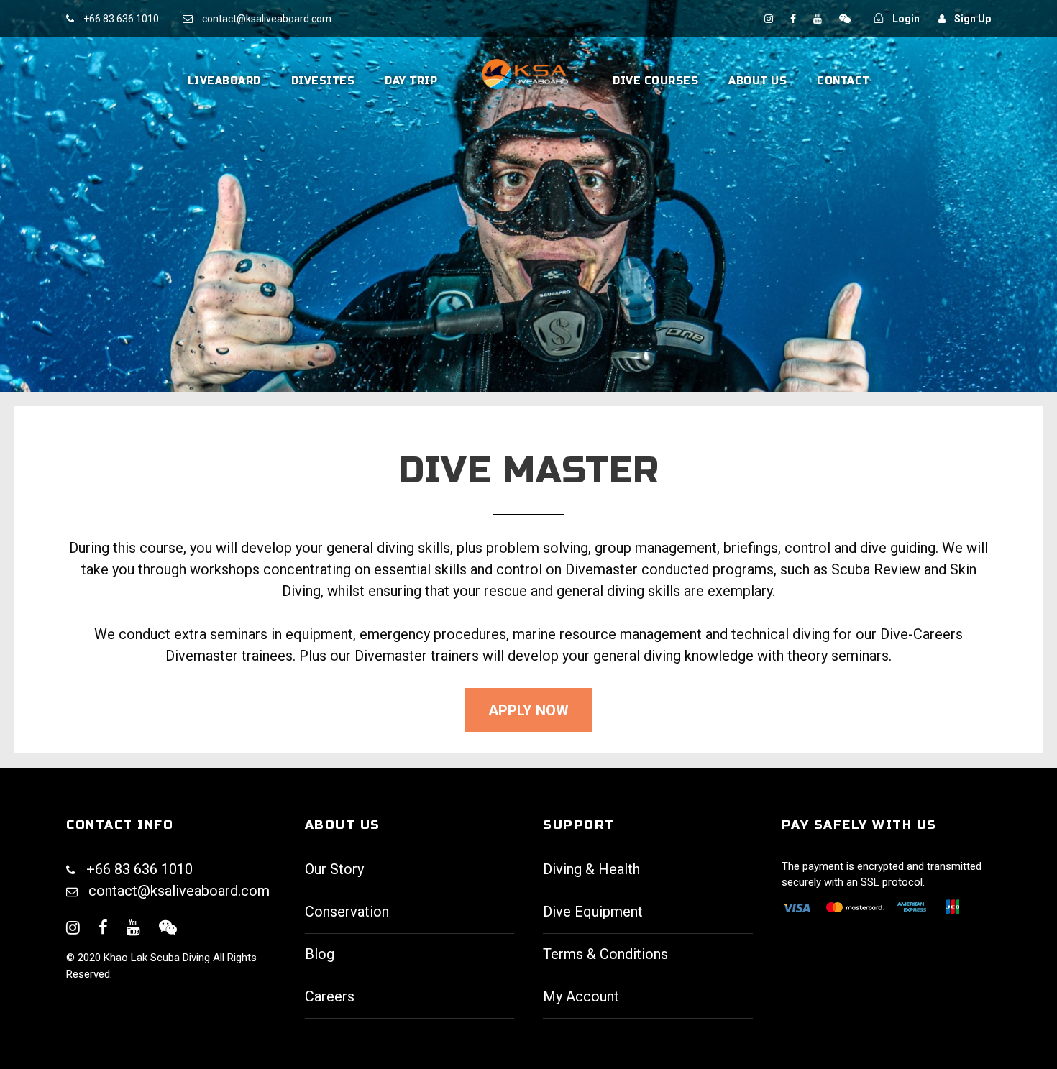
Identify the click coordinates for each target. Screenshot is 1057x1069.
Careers (329, 996)
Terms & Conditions (605, 954)
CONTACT (843, 81)
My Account (581, 996)
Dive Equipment (593, 911)
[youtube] (818, 18)
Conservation (347, 911)
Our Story (334, 869)
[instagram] (769, 18)
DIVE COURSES (655, 81)
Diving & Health (591, 869)
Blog (319, 954)
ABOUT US (757, 81)
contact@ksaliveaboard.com (179, 890)
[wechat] (845, 18)
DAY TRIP (411, 81)
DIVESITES (323, 81)
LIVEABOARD (224, 81)
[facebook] (794, 18)
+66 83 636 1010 (121, 18)
